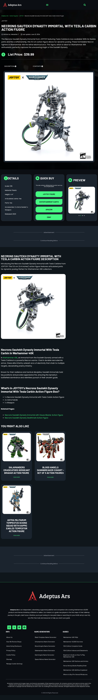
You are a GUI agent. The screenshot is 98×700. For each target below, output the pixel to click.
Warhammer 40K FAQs (70, 637)
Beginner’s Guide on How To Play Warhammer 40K (74, 656)
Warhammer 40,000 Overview (73, 642)
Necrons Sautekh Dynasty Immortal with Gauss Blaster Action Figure (34, 415)
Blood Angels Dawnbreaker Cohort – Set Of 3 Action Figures (50, 470)
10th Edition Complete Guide (72, 646)
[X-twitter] (14, 627)
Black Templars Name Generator (45, 637)
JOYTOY (21, 16)
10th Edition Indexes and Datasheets (75, 650)
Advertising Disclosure (14, 646)
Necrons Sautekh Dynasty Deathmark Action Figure (26, 418)
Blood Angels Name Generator (45, 646)
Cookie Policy (10, 655)
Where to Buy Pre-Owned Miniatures (75, 674)
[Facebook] (24, 627)
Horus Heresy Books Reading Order (75, 665)
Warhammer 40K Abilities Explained (75, 670)
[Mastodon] (19, 627)
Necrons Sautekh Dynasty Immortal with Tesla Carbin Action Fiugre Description (31, 257)
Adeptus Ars (4, 16)
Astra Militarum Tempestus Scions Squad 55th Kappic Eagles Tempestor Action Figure (16, 525)
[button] (47, 5)
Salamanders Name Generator (45, 650)
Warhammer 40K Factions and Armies (75, 661)
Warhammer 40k (10, 357)
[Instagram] (9, 627)
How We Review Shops (13, 642)
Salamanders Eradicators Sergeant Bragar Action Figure (17, 470)
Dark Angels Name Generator (44, 655)
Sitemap (9, 659)
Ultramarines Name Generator (45, 642)
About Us (9, 637)
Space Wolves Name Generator (45, 659)
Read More (16, 477)
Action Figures (14, 16)
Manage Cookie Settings (14, 664)
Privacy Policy (10, 650)
